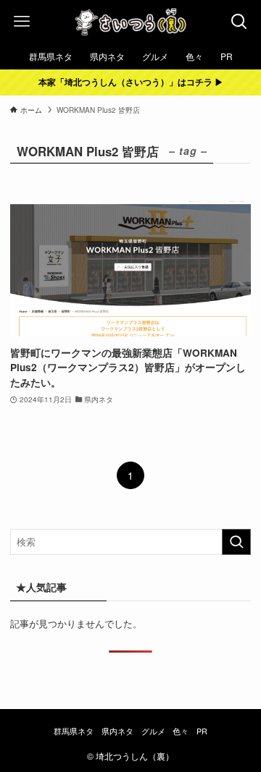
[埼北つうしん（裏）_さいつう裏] (130, 21)
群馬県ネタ (74, 731)
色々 (180, 731)
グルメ (153, 731)
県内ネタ (117, 731)
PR (201, 731)
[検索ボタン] (239, 21)
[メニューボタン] (22, 21)
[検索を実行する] (236, 542)
